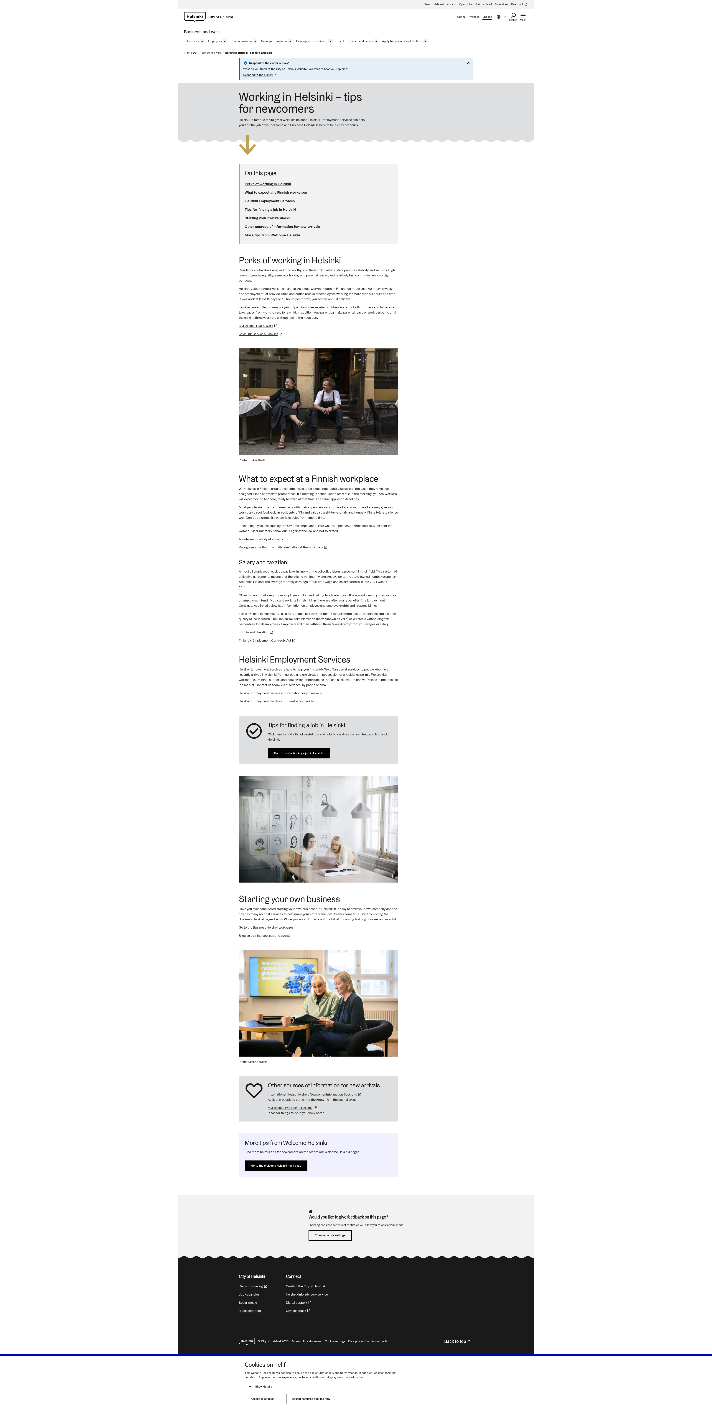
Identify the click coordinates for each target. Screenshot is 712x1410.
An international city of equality (261, 539)
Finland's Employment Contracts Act (267, 640)
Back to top (455, 1341)
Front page (190, 53)
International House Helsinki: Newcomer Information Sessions (315, 1094)
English (487, 17)
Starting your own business (267, 218)
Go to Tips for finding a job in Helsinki (299, 753)
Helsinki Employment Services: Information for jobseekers (280, 693)
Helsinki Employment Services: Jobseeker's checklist (277, 701)
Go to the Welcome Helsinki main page (276, 1166)
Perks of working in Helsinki (268, 183)
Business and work (210, 53)
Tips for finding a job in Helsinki (270, 209)
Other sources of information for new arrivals (282, 226)
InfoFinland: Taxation (256, 632)
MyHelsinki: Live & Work (258, 326)
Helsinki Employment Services (270, 201)
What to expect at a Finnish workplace (276, 192)
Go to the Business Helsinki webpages (266, 927)
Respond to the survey (260, 75)
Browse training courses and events (265, 935)
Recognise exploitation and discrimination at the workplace (283, 547)
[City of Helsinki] (247, 1341)
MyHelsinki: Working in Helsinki (293, 1108)
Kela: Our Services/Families (261, 334)
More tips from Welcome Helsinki (272, 235)
